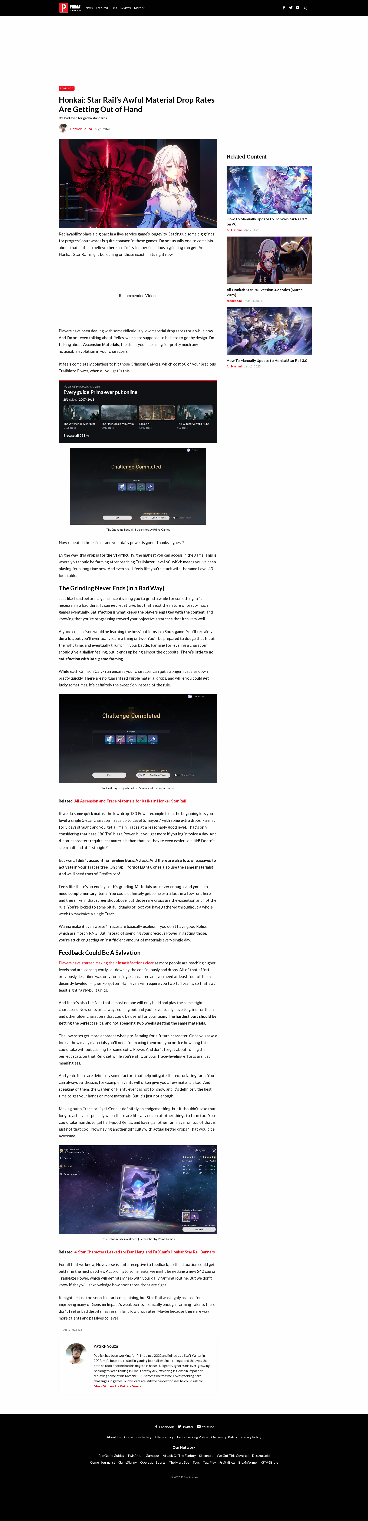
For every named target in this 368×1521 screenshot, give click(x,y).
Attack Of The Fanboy (179, 1455)
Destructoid (261, 1455)
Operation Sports (152, 1462)
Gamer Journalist (102, 1462)
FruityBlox (227, 1462)
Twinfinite (134, 1455)
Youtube (207, 1427)
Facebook (166, 1427)
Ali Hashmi (234, 230)
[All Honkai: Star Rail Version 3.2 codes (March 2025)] (269, 261)
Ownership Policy (224, 1437)
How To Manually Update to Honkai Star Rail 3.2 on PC (267, 221)
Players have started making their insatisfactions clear (106, 963)
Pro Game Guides (111, 1455)
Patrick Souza (81, 129)
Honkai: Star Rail (72, 1330)
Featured (102, 8)
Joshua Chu (235, 300)
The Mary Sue (179, 1462)
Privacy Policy (250, 1437)
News (89, 8)
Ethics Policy (164, 1437)
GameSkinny (127, 1462)
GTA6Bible (269, 1462)
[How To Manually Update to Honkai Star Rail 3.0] (269, 331)
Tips (114, 8)
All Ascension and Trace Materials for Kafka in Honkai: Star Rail (130, 801)
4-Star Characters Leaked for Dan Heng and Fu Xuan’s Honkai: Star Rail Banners (144, 1252)
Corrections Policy (137, 1437)
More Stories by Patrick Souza (118, 1386)
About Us (140, 5)
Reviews (125, 8)
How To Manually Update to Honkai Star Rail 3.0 (267, 360)
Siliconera (206, 1455)
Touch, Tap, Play (204, 1462)
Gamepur (152, 1455)
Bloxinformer (248, 1462)
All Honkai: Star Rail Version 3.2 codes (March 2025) (265, 292)
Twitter (187, 1427)
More (142, 10)
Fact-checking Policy (192, 1437)
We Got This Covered (233, 1455)
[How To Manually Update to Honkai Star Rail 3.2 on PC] (269, 190)
